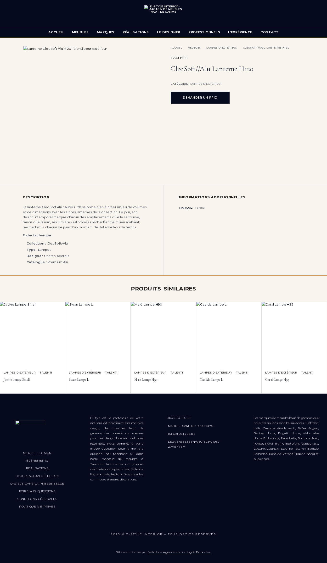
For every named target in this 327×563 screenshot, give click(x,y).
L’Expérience (240, 32)
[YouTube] (163, 523)
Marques (106, 32)
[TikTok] (178, 523)
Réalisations (136, 32)
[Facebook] (135, 523)
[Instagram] (149, 523)
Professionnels (204, 32)
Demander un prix (200, 97)
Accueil (56, 32)
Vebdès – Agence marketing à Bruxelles (179, 552)
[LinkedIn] (192, 523)
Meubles (80, 32)
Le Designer (168, 32)
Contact (269, 32)
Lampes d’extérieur (221, 47)
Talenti (178, 58)
